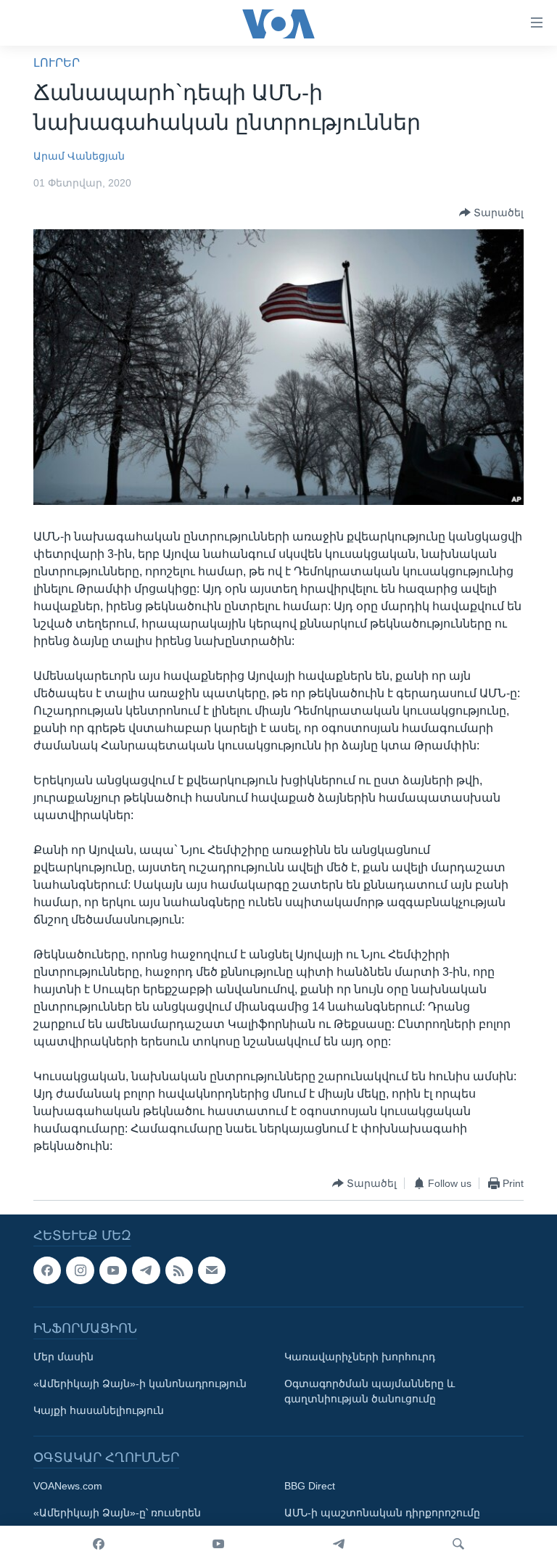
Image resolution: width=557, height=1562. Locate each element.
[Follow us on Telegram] (146, 1270)
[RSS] (179, 1270)
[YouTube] (218, 1544)
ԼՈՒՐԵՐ (56, 63)
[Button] (491, 212)
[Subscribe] (212, 1270)
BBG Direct (309, 1486)
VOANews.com (67, 1486)
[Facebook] (98, 1544)
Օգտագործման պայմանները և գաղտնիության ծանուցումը (369, 1391)
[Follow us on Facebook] (47, 1270)
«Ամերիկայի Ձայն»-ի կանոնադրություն (140, 1384)
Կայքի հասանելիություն (98, 1411)
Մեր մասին (63, 1357)
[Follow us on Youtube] (113, 1270)
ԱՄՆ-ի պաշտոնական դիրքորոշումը (382, 1513)
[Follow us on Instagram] (80, 1270)
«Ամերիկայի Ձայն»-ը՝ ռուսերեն (117, 1513)
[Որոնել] (458, 1544)
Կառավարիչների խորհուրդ (359, 1357)
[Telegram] (338, 1544)
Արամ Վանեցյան (79, 156)
